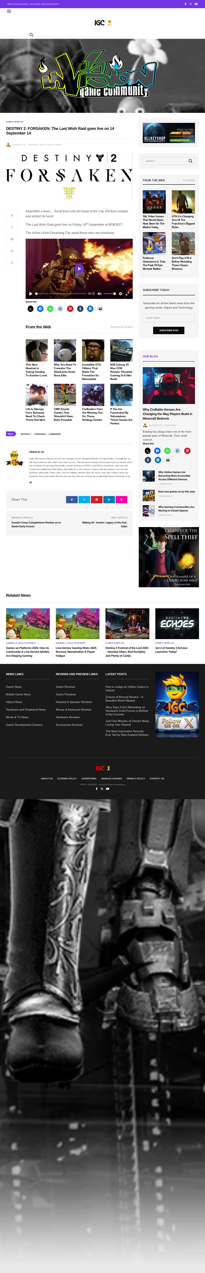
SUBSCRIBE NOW (168, 330)
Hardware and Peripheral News (26, 709)
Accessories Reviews (69, 724)
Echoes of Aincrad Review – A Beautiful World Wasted (124, 698)
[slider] (60, 294)
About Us (47, 778)
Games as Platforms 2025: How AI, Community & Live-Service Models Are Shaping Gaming (27, 651)
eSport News (14, 702)
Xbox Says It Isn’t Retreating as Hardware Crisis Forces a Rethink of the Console (127, 711)
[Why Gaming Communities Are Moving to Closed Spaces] (149, 510)
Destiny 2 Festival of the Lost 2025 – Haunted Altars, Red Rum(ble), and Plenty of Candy (127, 651)
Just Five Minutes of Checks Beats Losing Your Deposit (127, 722)
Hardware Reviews (68, 717)
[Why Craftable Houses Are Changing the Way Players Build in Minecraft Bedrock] (169, 385)
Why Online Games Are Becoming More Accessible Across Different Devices (174, 476)
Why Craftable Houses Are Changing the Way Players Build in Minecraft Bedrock (167, 414)
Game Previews (66, 694)
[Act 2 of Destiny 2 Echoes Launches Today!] (177, 623)
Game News (14, 686)
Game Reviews (65, 686)
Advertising (88, 778)
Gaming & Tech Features (21, 643)
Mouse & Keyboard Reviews (73, 709)
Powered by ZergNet (121, 327)
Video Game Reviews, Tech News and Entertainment (32, 4)
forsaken (40, 434)
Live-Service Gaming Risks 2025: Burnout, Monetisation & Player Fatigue (76, 651)
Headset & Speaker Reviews (74, 702)
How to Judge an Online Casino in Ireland (127, 688)
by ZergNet (189, 180)
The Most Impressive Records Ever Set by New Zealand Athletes (127, 733)
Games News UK (14, 122)
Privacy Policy (136, 778)
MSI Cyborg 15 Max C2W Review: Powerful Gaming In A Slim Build (121, 372)
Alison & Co (18, 145)
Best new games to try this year (176, 491)
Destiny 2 (26, 434)
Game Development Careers (24, 724)
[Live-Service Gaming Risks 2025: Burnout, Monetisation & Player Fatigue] (78, 623)
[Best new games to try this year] (149, 495)
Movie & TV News (17, 717)
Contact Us (157, 778)
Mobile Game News (18, 694)
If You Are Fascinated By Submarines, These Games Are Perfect (121, 416)
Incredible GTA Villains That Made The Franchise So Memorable (91, 372)
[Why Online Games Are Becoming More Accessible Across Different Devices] (149, 476)
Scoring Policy (67, 778)
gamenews (55, 434)
